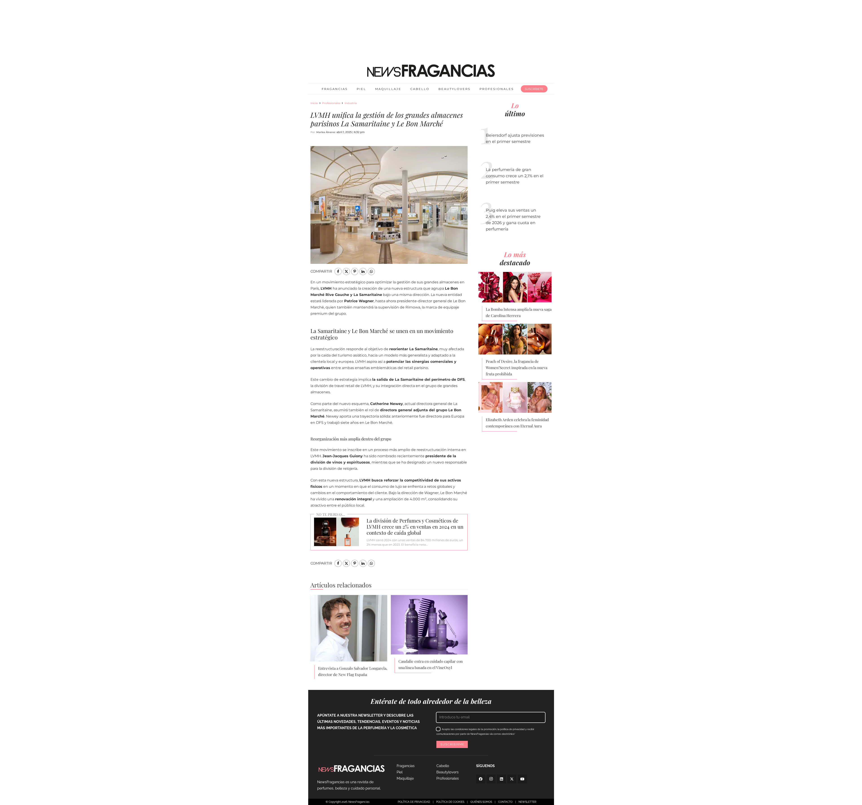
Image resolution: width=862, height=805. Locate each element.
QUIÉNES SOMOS (481, 801)
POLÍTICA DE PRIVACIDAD (414, 801)
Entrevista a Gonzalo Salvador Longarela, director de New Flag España (352, 671)
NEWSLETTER (527, 801)
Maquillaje (405, 778)
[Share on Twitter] (346, 271)
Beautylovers (447, 772)
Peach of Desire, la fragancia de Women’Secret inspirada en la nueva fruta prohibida (516, 367)
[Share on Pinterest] (354, 271)
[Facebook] (480, 778)
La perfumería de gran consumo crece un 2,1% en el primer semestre (514, 176)
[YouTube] (522, 778)
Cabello (442, 766)
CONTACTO (505, 801)
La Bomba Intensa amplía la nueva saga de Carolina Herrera (519, 312)
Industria (351, 103)
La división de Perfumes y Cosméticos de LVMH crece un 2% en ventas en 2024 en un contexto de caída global (415, 526)
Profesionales (331, 103)
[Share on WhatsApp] (371, 271)
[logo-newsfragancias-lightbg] (431, 70)
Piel (399, 772)
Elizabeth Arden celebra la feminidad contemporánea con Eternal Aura (517, 422)
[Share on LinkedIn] (363, 271)
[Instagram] (491, 778)
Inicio (314, 103)
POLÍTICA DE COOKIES (450, 801)
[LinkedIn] (501, 778)
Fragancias (406, 766)
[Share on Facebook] (338, 271)
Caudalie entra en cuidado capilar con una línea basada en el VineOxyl (430, 664)
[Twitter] (511, 778)
